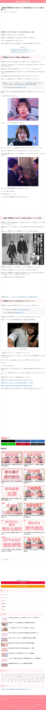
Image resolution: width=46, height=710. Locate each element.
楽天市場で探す (23, 582)
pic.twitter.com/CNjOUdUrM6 (30, 84)
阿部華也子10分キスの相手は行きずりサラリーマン (21, 52)
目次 (21, 47)
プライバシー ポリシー (34, 697)
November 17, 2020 (21, 87)
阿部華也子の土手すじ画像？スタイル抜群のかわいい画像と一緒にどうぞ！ (17, 380)
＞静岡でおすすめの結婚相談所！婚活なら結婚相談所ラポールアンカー (16, 689)
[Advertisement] (23, 22)
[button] (38, 444)
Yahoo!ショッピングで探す (23, 586)
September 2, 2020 (20, 312)
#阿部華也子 (15, 309)
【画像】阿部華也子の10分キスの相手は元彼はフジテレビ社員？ (23, 50)
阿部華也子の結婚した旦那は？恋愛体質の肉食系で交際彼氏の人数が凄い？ (17, 385)
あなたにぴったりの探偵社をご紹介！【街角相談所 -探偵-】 (24, 296)
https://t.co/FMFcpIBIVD (18, 84)
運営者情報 (38, 704)
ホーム (8, 704)
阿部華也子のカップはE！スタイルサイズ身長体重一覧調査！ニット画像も (17, 382)
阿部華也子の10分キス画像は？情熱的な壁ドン (20, 49)
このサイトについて (23, 704)
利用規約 (42, 697)
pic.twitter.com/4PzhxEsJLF (24, 309)
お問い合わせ (34, 706)
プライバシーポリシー (12, 706)
